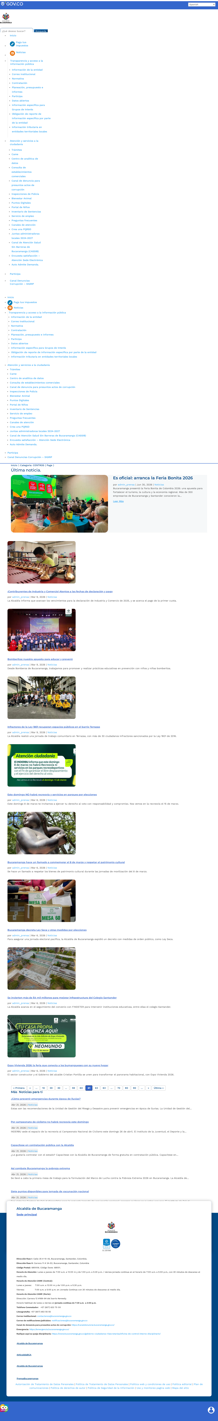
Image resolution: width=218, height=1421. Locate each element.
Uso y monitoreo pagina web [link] (153, 1388)
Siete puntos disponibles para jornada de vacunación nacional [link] (50, 1191)
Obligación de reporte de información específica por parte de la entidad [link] (31, 118)
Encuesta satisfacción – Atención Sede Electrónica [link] (40, 440)
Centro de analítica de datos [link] (27, 378)
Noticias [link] (159, 484)
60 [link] (81, 1088)
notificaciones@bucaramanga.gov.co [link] (69, 1320)
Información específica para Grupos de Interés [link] (38, 347)
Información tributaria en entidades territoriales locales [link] (44, 356)
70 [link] (118, 1088)
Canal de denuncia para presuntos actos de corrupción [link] (26, 185)
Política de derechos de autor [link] (68, 1388)
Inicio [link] (13, 35)
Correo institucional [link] (23, 74)
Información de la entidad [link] (27, 69)
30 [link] (58, 1088)
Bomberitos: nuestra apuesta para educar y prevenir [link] (40, 659)
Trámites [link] (17, 149)
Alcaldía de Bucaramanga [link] (30, 1343)
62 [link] (96, 1088)
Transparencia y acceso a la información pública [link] (26, 62)
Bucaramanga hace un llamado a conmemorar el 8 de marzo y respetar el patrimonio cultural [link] (66, 862)
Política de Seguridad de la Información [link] (111, 1388)
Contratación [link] (19, 83)
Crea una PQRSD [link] (21, 229)
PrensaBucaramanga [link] (27, 1378)
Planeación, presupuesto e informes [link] (32, 334)
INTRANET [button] (8, 11)
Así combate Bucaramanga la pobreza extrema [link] (40, 1168)
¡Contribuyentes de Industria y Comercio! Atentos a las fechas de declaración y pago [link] (60, 591)
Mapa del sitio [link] (180, 1388)
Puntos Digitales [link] (21, 202)
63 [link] (104, 1088)
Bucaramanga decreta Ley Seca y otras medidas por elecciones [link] (47, 929)
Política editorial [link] (182, 1384)
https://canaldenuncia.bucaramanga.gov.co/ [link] (93, 1325)
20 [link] (51, 1088)
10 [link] (43, 1088)
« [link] (30, 1088)
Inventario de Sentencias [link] (26, 211)
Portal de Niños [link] (21, 207)
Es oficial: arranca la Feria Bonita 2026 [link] (153, 477)
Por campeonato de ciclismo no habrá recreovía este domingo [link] (50, 1121)
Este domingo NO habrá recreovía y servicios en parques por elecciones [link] (52, 794)
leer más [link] (118, 501)
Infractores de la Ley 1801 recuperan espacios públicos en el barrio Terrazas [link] (53, 726)
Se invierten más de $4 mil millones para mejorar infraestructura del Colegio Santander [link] (62, 997)
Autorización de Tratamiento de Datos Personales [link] (44, 1384)
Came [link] (15, 154)
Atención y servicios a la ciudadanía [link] (24, 142)
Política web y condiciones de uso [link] (150, 1384)
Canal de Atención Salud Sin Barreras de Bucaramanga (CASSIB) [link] (26, 247)
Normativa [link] (18, 78)
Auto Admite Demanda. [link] (25, 264)
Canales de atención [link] (24, 224)
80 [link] (126, 1088)
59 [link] (73, 1088)
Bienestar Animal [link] (22, 198)
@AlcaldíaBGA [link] (24, 1354)
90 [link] (134, 1088)
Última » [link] (159, 1088)
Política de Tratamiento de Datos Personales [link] (102, 1384)
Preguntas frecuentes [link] (24, 220)
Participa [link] (17, 96)
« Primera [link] (19, 1088)
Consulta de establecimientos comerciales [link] (22, 172)
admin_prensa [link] (126, 484)
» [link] (148, 1088)
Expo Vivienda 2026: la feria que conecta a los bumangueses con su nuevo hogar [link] (57, 1065)
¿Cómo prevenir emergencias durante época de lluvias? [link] (46, 1098)
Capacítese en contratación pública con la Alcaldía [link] (42, 1145)
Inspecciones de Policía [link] (25, 194)
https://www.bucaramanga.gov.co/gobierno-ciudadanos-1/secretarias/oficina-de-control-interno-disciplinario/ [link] (106, 1334)
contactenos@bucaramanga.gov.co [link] (54, 1316)
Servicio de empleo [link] (23, 216)
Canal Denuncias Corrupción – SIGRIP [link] (22, 282)
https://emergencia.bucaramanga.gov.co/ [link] (49, 1329)
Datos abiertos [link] (20, 100)
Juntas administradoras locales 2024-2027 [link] (35, 431)
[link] (12, 6)
